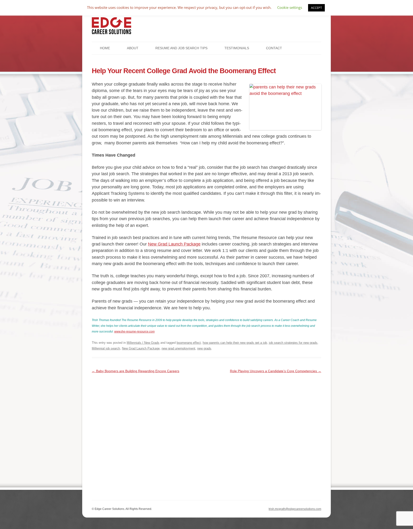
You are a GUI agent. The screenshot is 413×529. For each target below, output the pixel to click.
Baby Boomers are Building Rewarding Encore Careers (135, 371)
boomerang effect (189, 342)
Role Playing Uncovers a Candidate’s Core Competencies (275, 371)
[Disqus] (206, 434)
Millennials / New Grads (143, 342)
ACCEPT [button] (316, 7)
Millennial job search (106, 348)
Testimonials (236, 48)
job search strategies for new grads (293, 342)
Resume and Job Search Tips (181, 48)
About (132, 48)
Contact (274, 48)
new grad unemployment (178, 348)
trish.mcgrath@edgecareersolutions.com (295, 509)
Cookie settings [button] (289, 7)
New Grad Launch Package (174, 244)
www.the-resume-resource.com (134, 331)
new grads (204, 348)
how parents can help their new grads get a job (235, 342)
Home (105, 48)
